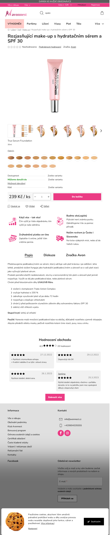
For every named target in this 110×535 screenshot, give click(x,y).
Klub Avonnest (14, 426)
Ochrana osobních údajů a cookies (23, 434)
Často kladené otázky (17, 442)
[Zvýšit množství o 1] (47, 196)
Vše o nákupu (12, 5)
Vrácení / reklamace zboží (19, 446)
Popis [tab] (28, 255)
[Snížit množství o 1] (34, 196)
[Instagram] (66, 433)
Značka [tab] (74, 255)
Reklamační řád (14, 450)
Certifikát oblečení (15, 438)
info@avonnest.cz (71, 419)
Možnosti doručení (15, 183)
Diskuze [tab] (48, 255)
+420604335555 (72, 425)
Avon (72, 46)
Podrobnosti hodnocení (49, 46)
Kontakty (11, 454)
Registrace (94, 5)
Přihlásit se (66, 498)
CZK (66, 5)
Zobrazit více (54, 397)
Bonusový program (16, 430)
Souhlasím (94, 521)
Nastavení (31, 529)
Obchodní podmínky (16, 422)
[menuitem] (13, 23)
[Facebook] (60, 433)
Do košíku (76, 196)
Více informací (46, 523)
